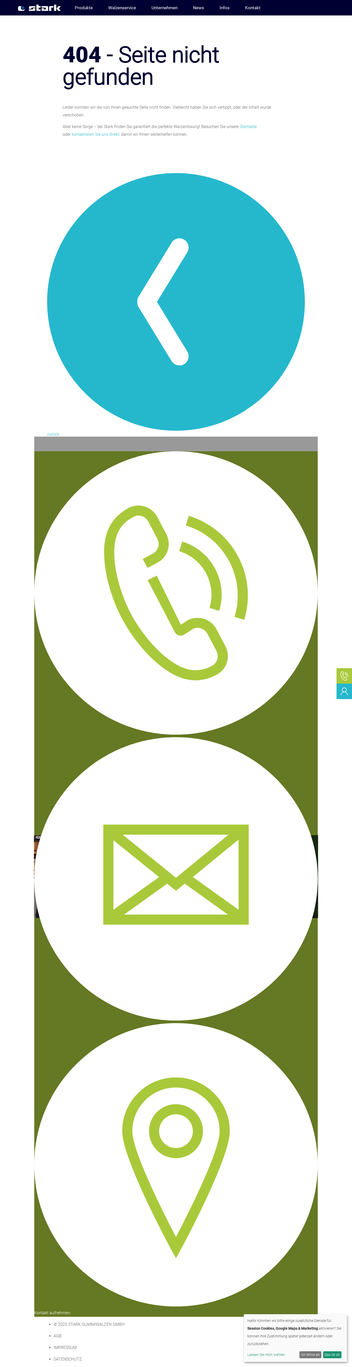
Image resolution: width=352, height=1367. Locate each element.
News (198, 7)
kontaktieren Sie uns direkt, (96, 134)
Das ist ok (332, 1355)
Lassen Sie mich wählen (266, 1355)
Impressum (65, 1347)
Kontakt (253, 7)
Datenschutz (68, 1359)
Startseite (248, 126)
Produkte (84, 7)
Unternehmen (165, 7)
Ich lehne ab (310, 1355)
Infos (225, 7)
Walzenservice (122, 7)
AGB (58, 1336)
